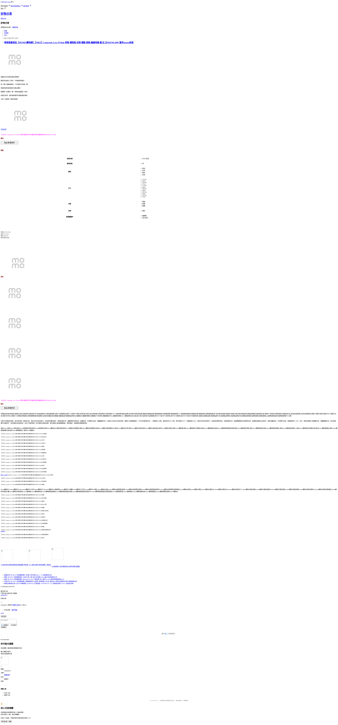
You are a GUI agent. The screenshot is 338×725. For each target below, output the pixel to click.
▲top (2, 613)
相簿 (5, 31)
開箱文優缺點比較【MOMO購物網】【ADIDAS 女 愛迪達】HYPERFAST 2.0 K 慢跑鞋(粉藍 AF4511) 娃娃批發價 (38, 583)
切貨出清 (3, 129)
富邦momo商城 (4, 475)
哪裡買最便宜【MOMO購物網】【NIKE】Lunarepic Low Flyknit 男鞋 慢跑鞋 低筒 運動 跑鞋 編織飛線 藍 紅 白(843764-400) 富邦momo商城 (68, 42)
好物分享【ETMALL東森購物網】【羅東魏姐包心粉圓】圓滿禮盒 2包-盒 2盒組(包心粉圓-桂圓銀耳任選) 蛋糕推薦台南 (40, 581)
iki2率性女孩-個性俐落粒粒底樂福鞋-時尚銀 (14, 565)
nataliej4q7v (4, 595)
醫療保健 (15, 27)
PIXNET (156, 700)
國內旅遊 (14, 610)
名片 (5, 35)
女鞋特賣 (3, 531)
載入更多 (3, 616)
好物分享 (6, 13)
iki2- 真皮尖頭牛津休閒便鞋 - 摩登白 (40, 565)
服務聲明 (185, 700)
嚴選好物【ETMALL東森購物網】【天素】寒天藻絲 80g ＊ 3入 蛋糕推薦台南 (28, 575)
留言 (18, 605)
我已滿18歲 (4, 721)
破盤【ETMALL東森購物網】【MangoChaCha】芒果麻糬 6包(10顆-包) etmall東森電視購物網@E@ (34, 579)
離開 (10, 721)
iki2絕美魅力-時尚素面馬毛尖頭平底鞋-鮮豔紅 (66, 566)
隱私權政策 (179, 700)
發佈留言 (3, 627)
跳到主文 (3, 18)
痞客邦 (14, 605)
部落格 (6, 33)
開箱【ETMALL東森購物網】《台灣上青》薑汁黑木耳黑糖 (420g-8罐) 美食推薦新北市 (30, 577)
